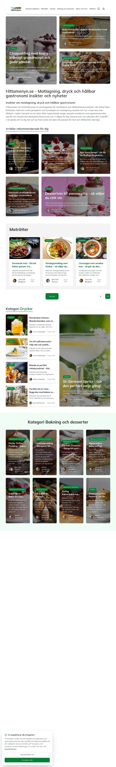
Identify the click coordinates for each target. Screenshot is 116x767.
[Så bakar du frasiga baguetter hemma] (45, 500)
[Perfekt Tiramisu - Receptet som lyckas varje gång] (71, 452)
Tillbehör (92, 9)
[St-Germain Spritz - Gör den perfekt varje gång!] (84, 360)
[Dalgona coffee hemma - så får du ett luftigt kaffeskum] (98, 500)
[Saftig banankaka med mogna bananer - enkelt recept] (71, 500)
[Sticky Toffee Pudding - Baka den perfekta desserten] (18, 452)
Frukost (13, 48)
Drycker (53, 9)
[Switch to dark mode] (104, 9)
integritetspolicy (10, 749)
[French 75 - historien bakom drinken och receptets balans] (22, 154)
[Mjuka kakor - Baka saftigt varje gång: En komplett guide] (98, 452)
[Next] (107, 296)
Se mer (52, 296)
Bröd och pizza (68, 25)
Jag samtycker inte (27, 754)
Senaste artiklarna (32, 9)
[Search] (98, 8)
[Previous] (100, 296)
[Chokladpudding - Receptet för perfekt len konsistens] (45, 452)
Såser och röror (81, 9)
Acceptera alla (27, 760)
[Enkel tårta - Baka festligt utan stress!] (18, 500)
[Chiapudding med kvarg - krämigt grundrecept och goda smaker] (31, 50)
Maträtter (44, 9)
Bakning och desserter (65, 9)
